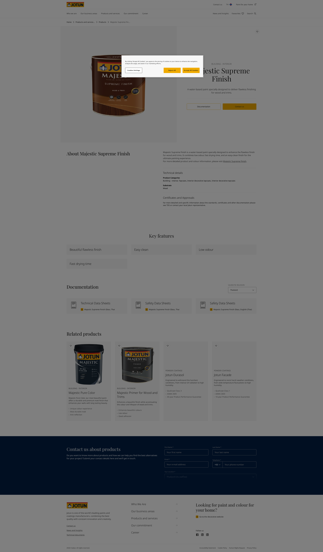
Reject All (172, 70)
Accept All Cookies (191, 70)
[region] (162, 66)
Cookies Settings (133, 70)
